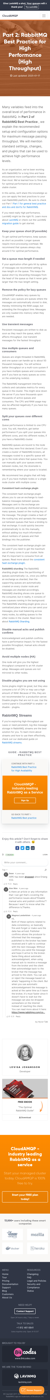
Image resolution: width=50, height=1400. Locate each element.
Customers (7, 1294)
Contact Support (25, 1311)
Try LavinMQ (32, 7)
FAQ (29, 1277)
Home (5, 1274)
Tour (4, 1277)
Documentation (10, 1284)
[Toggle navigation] (44, 16)
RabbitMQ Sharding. (19, 621)
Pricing (5, 1280)
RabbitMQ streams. (12, 742)
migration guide (10, 223)
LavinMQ (14, 219)
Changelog (32, 1274)
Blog (4, 1290)
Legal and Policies (36, 1280)
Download (26, 1117)
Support (6, 1287)
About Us (7, 1297)
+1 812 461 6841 (25, 1327)
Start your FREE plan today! (25, 1197)
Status (30, 1290)
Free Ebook (25, 1101)
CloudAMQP (10, 15)
